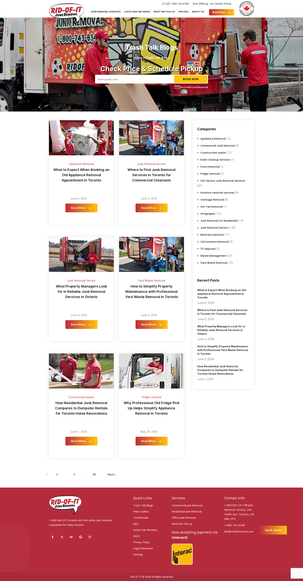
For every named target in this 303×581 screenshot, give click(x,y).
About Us (198, 11)
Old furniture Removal (214, 242)
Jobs (135, 523)
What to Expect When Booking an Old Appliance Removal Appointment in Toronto (81, 175)
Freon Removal (210, 166)
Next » (111, 474)
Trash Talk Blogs (143, 505)
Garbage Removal (212, 199)
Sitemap (138, 554)
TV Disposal (208, 249)
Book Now (219, 12)
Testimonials (141, 517)
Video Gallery (141, 511)
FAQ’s (136, 536)
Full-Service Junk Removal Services (222, 181)
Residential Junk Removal (187, 511)
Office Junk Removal (184, 517)
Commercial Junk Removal (217, 145)
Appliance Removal (81, 164)
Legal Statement (143, 548)
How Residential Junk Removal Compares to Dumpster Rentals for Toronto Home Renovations (81, 408)
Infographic (208, 213)
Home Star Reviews (145, 530)
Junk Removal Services (105, 11)
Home (138, 58)
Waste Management (213, 256)
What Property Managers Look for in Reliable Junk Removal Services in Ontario (81, 291)
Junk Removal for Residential (219, 220)
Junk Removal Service (152, 164)
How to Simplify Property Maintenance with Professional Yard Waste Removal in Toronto (151, 291)
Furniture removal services (217, 192)
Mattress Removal (212, 235)
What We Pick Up (164, 11)
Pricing (183, 11)
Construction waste (81, 397)
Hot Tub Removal (211, 206)
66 (94, 474)
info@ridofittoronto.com (238, 531)
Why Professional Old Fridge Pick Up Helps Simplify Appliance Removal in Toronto (152, 408)
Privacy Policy (141, 542)
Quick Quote (273, 530)
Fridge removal (151, 397)
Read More (78, 208)
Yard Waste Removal (151, 280)
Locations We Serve (137, 11)
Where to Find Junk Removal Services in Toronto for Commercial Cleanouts (151, 175)
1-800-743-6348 (179, 3)
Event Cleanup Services (215, 159)
